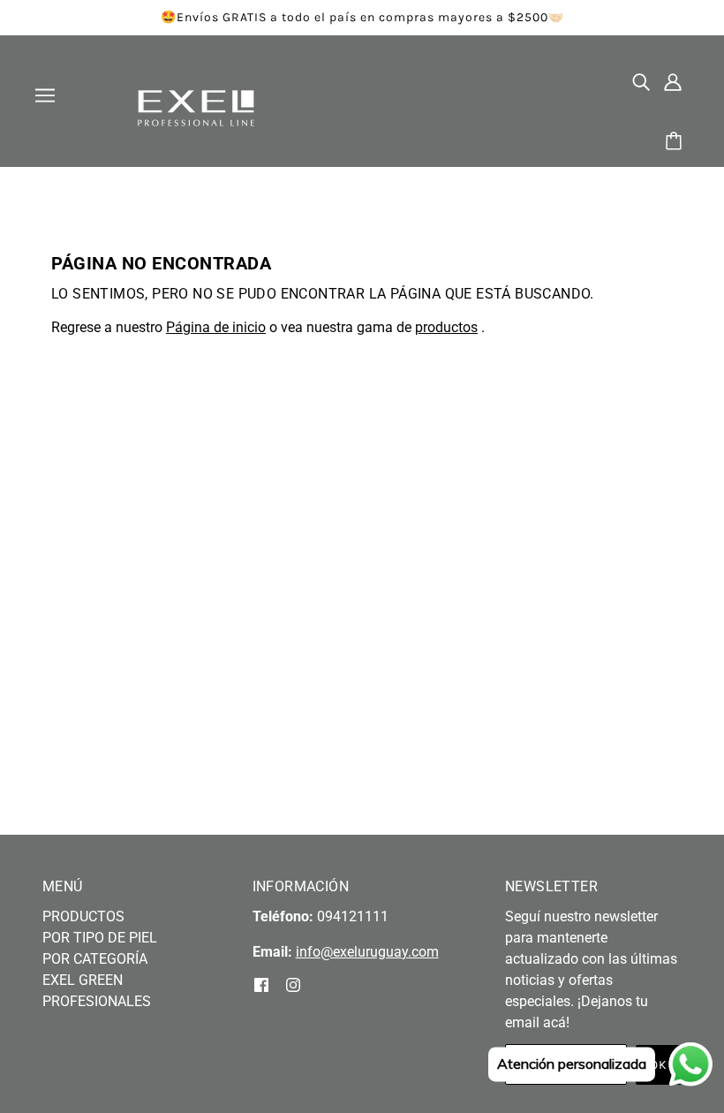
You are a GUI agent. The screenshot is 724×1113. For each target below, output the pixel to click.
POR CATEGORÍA (94, 958)
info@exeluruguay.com (367, 951)
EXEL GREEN (82, 980)
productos (446, 327)
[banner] (196, 107)
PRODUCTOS (83, 916)
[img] (641, 81)
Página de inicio (216, 327)
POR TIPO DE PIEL (99, 937)
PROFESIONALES (96, 1001)
